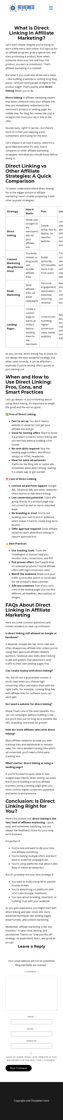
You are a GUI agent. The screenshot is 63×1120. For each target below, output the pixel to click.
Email (31, 1028)
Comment (31, 971)
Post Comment (18, 1068)
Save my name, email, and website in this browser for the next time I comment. (31, 1058)
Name (31, 1016)
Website (31, 1041)
